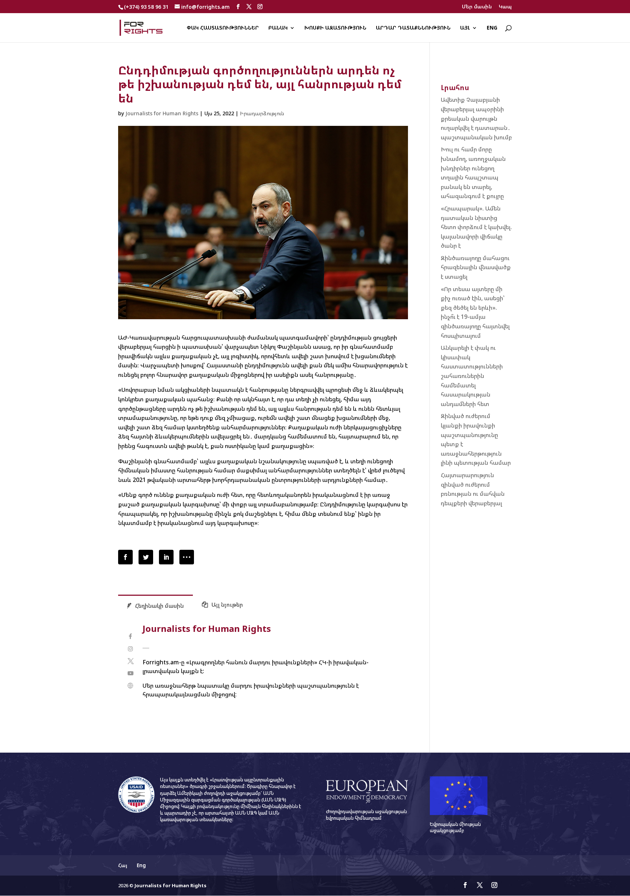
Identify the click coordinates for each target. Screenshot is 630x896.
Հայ (122, 865)
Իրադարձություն (262, 113)
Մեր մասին (477, 7)
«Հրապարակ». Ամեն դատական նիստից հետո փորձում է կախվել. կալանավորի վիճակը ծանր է (476, 227)
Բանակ (278, 28)
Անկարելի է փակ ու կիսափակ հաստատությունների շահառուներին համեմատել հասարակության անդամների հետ (472, 376)
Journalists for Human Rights (161, 113)
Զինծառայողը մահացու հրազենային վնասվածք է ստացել (476, 267)
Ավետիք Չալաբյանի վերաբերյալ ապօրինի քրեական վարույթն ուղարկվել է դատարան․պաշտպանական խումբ (476, 118)
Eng (492, 28)
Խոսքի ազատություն (335, 28)
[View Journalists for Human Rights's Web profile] (130, 686)
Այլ (465, 28)
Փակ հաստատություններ (223, 28)
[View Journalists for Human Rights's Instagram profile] (130, 649)
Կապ (505, 7)
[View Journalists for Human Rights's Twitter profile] (130, 661)
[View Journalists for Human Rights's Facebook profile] (130, 636)
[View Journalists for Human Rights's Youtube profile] (130, 673)
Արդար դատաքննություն (413, 28)
